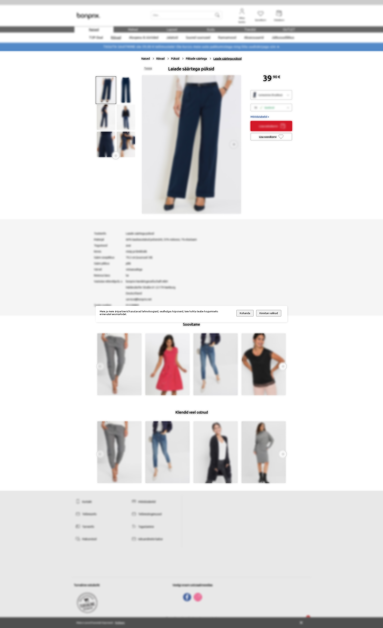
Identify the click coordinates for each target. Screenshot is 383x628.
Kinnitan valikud (269, 313)
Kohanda (245, 313)
